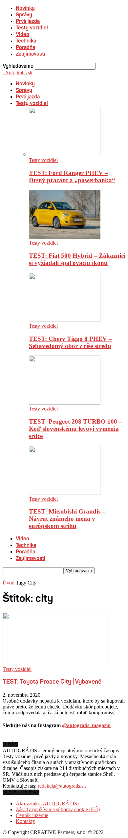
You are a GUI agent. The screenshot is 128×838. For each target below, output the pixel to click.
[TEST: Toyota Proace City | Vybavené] (56, 663)
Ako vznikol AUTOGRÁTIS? (47, 803)
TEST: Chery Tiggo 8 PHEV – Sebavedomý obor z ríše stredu (70, 342)
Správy (24, 15)
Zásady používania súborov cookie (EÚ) (58, 809)
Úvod (8, 582)
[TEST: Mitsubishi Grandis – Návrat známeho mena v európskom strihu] (64, 493)
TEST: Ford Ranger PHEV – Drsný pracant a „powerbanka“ (72, 176)
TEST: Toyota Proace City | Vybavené (52, 682)
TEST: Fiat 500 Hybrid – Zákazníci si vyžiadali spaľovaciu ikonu (77, 259)
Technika (26, 41)
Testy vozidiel (32, 28)
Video (22, 34)
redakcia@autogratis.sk (62, 786)
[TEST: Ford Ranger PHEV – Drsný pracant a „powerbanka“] (64, 154)
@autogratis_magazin (86, 725)
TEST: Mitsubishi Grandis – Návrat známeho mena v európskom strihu (67, 518)
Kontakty (25, 821)
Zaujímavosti (30, 54)
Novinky (25, 8)
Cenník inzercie (32, 815)
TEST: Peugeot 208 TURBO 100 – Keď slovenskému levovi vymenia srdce (75, 428)
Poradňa (25, 47)
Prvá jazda (28, 21)
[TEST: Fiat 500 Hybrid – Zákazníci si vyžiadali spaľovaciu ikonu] (64, 237)
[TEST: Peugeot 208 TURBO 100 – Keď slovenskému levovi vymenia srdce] (64, 403)
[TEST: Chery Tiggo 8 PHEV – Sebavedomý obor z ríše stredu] (64, 320)
